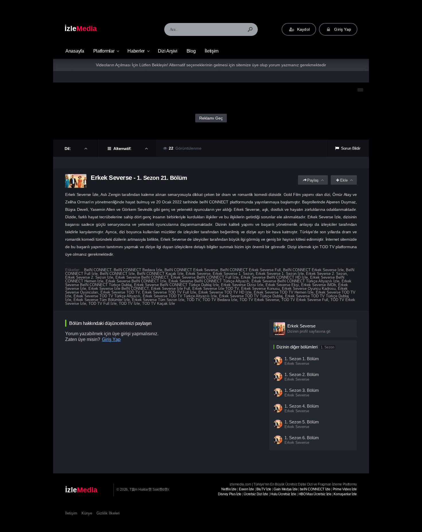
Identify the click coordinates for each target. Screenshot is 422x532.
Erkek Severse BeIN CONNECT (142, 277)
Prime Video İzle (345, 489)
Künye (87, 513)
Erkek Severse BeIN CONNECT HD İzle (274, 277)
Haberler (136, 51)
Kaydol (303, 29)
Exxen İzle (246, 489)
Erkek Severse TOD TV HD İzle (224, 292)
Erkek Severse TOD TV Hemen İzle (283, 292)
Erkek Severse (198, 273)
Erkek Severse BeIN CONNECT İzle (136, 281)
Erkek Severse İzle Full (170, 288)
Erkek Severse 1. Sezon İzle (280, 273)
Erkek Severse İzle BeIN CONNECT (118, 288)
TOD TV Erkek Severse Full (304, 300)
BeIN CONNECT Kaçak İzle (160, 273)
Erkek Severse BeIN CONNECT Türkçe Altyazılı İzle (295, 281)
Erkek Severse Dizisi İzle (242, 285)
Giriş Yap (342, 29)
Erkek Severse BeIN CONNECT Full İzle (205, 277)
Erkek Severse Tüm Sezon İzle (158, 300)
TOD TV (193, 300)
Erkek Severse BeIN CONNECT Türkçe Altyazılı (209, 281)
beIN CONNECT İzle (315, 489)
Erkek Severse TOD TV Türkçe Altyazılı (106, 296)
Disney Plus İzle (229, 494)
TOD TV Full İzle (102, 303)
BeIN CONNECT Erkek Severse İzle (313, 270)
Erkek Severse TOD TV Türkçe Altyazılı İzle (180, 296)
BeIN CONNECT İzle (117, 273)
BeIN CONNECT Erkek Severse (191, 270)
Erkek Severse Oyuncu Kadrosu (309, 288)
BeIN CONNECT (97, 270)
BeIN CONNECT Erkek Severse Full (250, 270)
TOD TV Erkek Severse (259, 300)
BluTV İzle (263, 489)
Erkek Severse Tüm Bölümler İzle (101, 300)
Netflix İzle (228, 489)
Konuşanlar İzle (345, 494)
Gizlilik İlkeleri (108, 513)
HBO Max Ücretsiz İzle (315, 494)
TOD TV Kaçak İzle (158, 303)
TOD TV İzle (129, 303)
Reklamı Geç (211, 118)
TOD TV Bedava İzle (219, 300)
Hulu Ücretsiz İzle (283, 494)
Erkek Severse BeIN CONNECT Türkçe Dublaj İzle (176, 285)
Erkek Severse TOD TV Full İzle (169, 292)
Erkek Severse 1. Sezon (233, 273)
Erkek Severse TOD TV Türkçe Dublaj (251, 296)
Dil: (68, 148)
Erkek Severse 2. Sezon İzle (89, 277)
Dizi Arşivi (167, 51)
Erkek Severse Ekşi (282, 285)
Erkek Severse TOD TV (120, 292)
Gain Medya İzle (286, 489)
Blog (191, 51)
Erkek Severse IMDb (318, 285)
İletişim (211, 51)
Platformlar (104, 51)
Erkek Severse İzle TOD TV (215, 288)
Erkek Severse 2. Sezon (326, 273)
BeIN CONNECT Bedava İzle (138, 270)
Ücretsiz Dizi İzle (256, 494)
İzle (81, 28)
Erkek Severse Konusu (260, 288)
